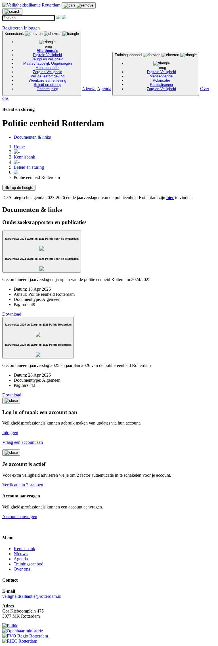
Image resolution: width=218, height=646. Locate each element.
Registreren (12, 28)
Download (11, 314)
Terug (47, 46)
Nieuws (89, 88)
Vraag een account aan (22, 442)
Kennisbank (38, 61)
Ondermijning (47, 89)
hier (170, 197)
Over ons (22, 569)
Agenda (104, 88)
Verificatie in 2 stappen (22, 484)
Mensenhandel (47, 68)
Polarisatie (161, 80)
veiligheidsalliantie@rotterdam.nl (31, 596)
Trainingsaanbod (145, 72)
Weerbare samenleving (47, 80)
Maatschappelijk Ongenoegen (47, 63)
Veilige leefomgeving (47, 76)
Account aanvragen (19, 516)
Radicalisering (161, 85)
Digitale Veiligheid (47, 55)
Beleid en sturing (47, 85)
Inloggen (32, 28)
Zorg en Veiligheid (47, 72)
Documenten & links (32, 137)
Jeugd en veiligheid (47, 59)
